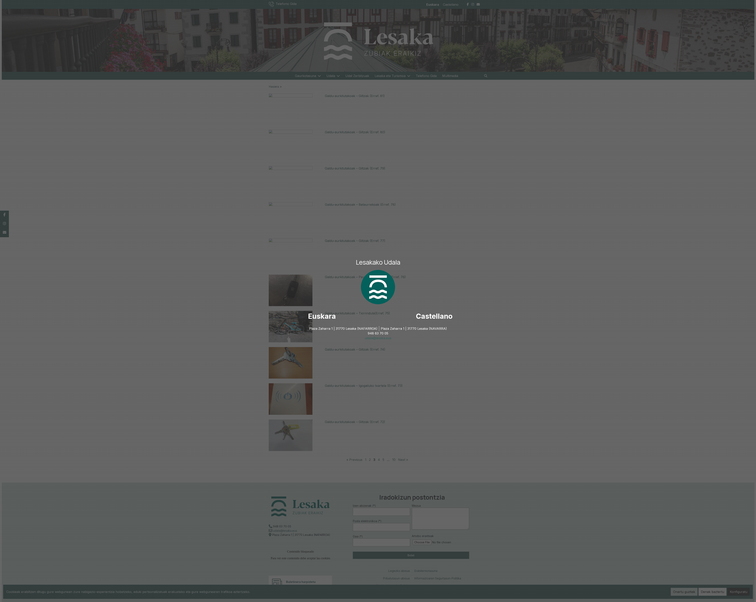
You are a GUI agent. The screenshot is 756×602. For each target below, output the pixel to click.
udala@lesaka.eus (378, 338)
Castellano (434, 316)
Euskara (322, 316)
